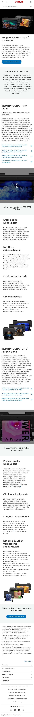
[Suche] (6, 2)
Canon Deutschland (16, 706)
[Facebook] (11, 710)
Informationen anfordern (11, 61)
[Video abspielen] (17, 185)
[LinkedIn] (19, 710)
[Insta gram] (15, 710)
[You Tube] (23, 710)
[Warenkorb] (2, 2)
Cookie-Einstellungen (17, 702)
